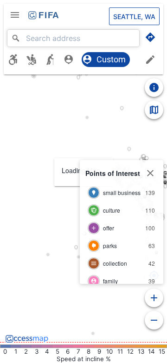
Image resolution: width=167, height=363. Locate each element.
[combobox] (73, 38)
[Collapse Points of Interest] (150, 173)
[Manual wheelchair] (16, 59)
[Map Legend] (154, 110)
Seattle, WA (134, 16)
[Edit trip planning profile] (150, 59)
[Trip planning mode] (150, 37)
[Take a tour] (154, 87)
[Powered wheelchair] (35, 59)
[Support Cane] (54, 59)
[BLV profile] (72, 59)
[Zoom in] (154, 298)
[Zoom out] (154, 320)
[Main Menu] (15, 15)
